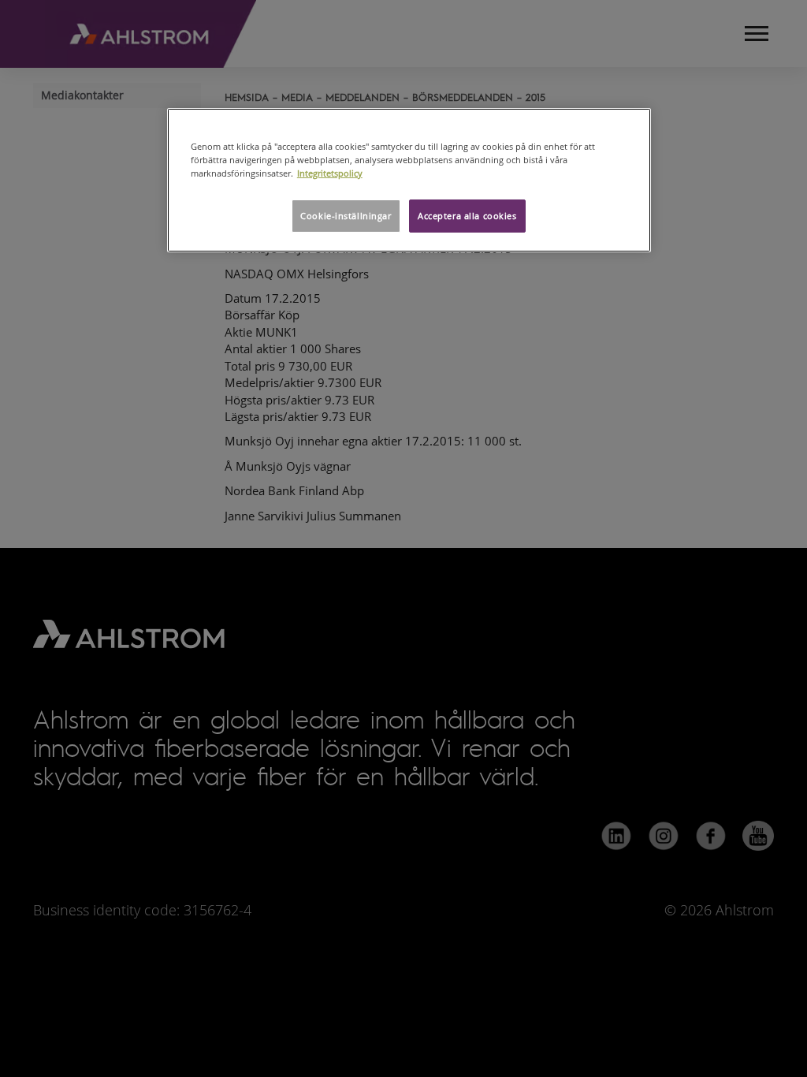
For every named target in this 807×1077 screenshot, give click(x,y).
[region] (409, 180)
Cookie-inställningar (345, 216)
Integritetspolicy (330, 173)
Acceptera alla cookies (467, 216)
